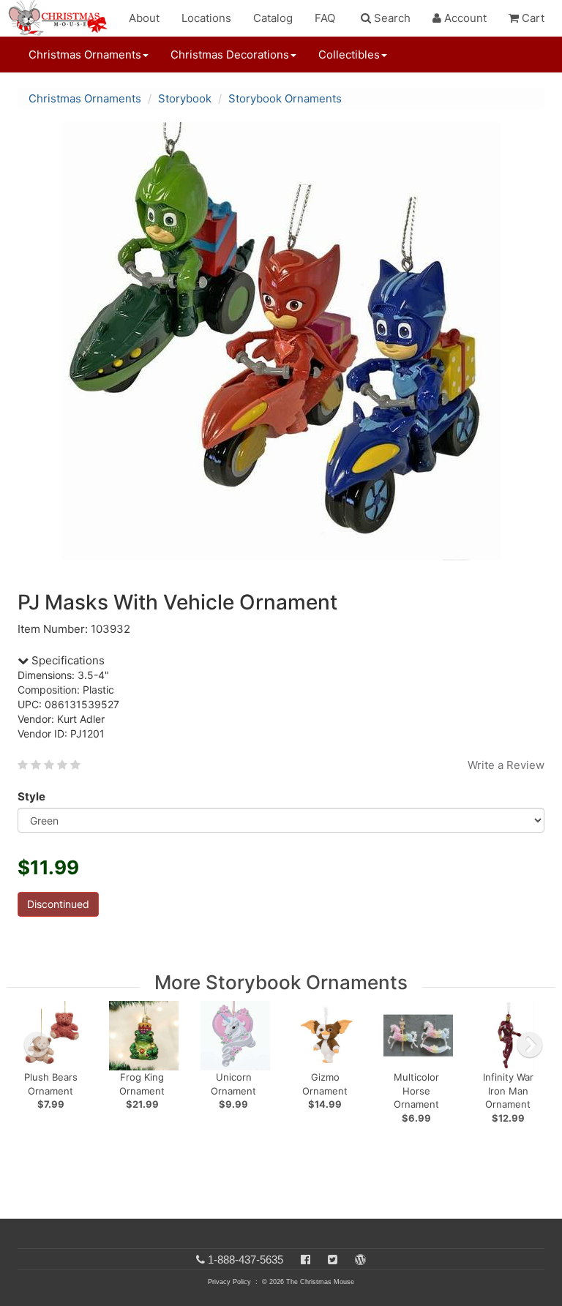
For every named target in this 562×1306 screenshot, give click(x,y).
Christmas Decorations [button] (230, 54)
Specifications (67, 660)
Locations (206, 18)
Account (464, 18)
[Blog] (360, 1259)
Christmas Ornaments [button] (85, 54)
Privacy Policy (229, 1282)
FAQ (325, 18)
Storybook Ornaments (285, 98)
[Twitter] (332, 1259)
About (144, 18)
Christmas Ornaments (85, 98)
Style (31, 796)
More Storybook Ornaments (281, 982)
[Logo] (62, 18)
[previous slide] (36, 1044)
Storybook (184, 98)
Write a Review (506, 765)
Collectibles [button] (349, 54)
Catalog (273, 18)
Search (391, 18)
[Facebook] (305, 1259)
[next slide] (529, 1044)
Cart (531, 18)
